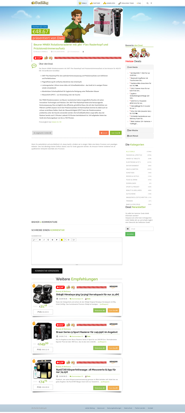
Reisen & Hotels (138, 176)
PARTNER (96, 3)
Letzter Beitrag (90, 408)
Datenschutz (128, 408)
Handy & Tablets (138, 159)
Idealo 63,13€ (56, 122)
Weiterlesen (99, 310)
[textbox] (77, 252)
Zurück (105, 133)
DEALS (84, 3)
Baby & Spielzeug (138, 204)
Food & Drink (138, 180)
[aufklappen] (104, 304)
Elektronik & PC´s (138, 162)
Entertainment (138, 166)
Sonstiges (138, 173)
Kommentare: (77, 299)
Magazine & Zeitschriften (138, 197)
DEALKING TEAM (127, 3)
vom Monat (133, 136)
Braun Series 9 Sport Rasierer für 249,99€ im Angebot (87, 332)
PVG (43, 312)
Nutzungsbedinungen (114, 408)
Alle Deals (138, 151)
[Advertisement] (77, 154)
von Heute (133, 67)
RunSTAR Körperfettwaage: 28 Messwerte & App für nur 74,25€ (86, 370)
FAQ (139, 3)
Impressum (101, 408)
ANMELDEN (110, 3)
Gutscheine (138, 194)
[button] (35, 239)
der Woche (133, 130)
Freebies (138, 201)
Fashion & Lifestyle (138, 155)
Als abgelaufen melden (41, 133)
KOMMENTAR (36, 236)
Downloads (138, 183)
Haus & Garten (138, 169)
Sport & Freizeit (138, 187)
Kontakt (150, 408)
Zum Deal (114, 133)
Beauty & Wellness (138, 190)
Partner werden (140, 408)
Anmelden (130, 234)
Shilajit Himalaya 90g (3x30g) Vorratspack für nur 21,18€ (87, 294)
